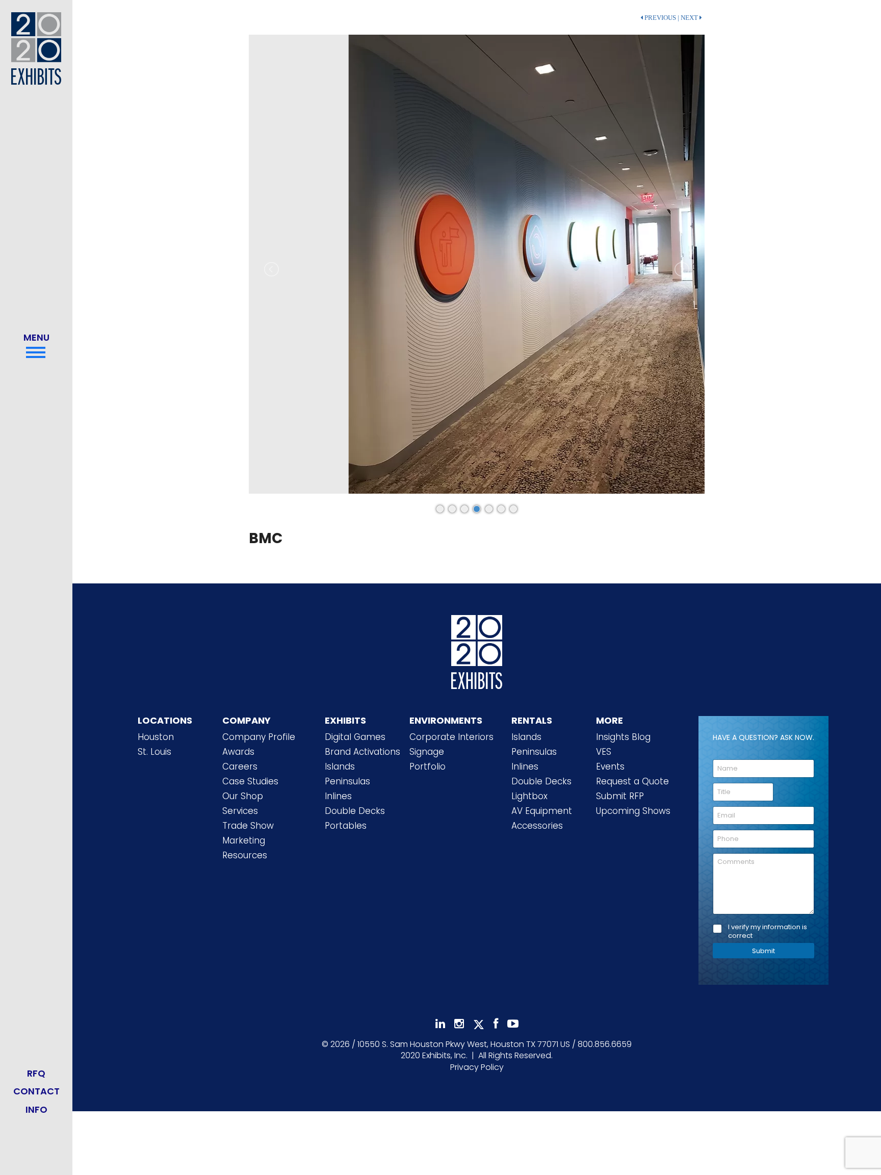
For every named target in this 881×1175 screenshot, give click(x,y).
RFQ (36, 1073)
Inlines (338, 796)
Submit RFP (620, 796)
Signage (426, 752)
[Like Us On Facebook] (496, 1024)
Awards (238, 752)
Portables (346, 826)
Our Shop (242, 796)
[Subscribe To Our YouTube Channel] (513, 1024)
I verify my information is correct (767, 931)
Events (610, 766)
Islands (340, 766)
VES (603, 752)
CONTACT (36, 1091)
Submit (763, 951)
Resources (244, 855)
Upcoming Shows (633, 811)
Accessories (537, 826)
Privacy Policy (477, 1067)
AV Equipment (541, 811)
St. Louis (154, 752)
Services (240, 811)
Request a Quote (632, 781)
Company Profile (258, 737)
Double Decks (355, 811)
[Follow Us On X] (479, 1024)
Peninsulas (347, 781)
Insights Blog (623, 737)
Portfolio (427, 766)
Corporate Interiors (451, 737)
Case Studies (250, 781)
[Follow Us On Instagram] (459, 1024)
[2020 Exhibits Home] (476, 650)
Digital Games (355, 737)
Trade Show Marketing (248, 833)
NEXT (690, 17)
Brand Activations (362, 752)
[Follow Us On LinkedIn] (440, 1024)
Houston (156, 737)
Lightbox (529, 796)
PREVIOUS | (661, 17)
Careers (239, 766)
